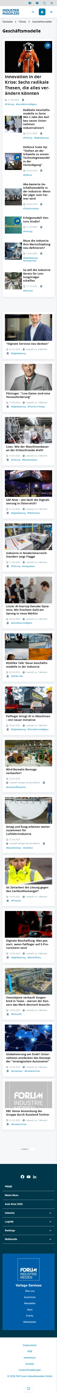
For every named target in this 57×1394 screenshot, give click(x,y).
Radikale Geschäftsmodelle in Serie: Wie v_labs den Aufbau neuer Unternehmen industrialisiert (36, 119)
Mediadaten (29, 1322)
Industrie (10, 1212)
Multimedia (11, 1239)
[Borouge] (28, 753)
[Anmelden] (42, 12)
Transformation (31, 208)
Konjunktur (17, 1071)
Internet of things (36, 406)
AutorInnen (30, 1297)
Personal (28, 291)
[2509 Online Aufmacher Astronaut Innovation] (28, 57)
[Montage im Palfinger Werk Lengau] (28, 924)
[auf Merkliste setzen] (23, 100)
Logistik (9, 1221)
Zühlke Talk (17, 676)
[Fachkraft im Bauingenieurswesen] (28, 871)
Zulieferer (28, 848)
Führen (22, 21)
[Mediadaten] (44, 3)
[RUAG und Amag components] (28, 810)
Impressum (30, 1357)
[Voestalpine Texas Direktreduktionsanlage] (28, 981)
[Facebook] (22, 1177)
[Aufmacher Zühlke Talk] (13, 196)
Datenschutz (29, 1345)
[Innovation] (13, 225)
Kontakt (30, 1363)
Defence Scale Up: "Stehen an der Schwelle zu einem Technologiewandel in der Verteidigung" (36, 156)
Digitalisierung (41, 138)
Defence (27, 175)
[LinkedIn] (34, 1177)
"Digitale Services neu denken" (27, 344)
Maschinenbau (29, 460)
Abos (30, 1309)
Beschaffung (34, 957)
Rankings (10, 1230)
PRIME (8, 1186)
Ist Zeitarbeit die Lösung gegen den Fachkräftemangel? (27, 889)
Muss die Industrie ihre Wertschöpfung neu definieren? (36, 244)
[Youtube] (28, 1177)
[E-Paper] (30, 3)
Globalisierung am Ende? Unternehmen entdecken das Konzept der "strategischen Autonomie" (28, 1057)
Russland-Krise (32, 1071)
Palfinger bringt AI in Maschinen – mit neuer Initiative (28, 718)
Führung (9, 104)
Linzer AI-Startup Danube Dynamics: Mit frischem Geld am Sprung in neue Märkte (27, 609)
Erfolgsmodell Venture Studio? (36, 219)
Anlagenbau (28, 566)
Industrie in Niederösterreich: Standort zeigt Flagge (26, 554)
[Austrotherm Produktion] (28, 536)
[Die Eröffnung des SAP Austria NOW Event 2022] (28, 483)
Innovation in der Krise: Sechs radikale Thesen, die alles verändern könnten (27, 85)
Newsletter (29, 1303)
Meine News (11, 1195)
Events (29, 1315)
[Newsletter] (37, 3)
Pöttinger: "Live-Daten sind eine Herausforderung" (28, 395)
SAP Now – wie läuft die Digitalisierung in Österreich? (28, 501)
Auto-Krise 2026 (14, 1204)
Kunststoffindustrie (16, 787)
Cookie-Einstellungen (30, 1370)
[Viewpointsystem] (13, 161)
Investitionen (29, 260)
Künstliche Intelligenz (26, 104)
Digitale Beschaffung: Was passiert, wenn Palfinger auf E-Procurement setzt (27, 944)
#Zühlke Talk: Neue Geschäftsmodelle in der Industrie (27, 664)
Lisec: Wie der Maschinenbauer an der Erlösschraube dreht (27, 448)
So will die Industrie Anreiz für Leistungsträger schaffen (36, 275)
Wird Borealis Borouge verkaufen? (21, 771)
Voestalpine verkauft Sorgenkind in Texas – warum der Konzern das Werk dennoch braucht (28, 1001)
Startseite (7, 21)
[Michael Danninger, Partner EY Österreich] (28, 327)
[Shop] (52, 3)
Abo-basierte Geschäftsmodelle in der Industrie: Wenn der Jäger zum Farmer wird (36, 191)
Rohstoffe (16, 1014)
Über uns (30, 1291)
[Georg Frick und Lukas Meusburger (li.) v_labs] (13, 124)
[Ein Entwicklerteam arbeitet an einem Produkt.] (13, 251)
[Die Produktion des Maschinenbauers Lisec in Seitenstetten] (28, 430)
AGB (29, 1351)
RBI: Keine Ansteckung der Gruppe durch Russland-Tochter (27, 1113)
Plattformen (33, 513)
